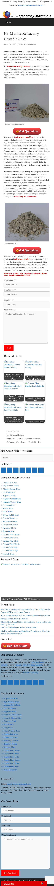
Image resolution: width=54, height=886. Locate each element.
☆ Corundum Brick (8, 505)
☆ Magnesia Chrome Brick (11, 502)
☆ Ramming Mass (7, 531)
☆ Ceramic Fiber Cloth (9, 541)
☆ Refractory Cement (9, 521)
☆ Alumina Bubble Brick (10, 489)
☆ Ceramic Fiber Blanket (10, 534)
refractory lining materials (32, 665)
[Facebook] (3, 470)
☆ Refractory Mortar (8, 528)
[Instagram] (22, 470)
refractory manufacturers (25, 196)
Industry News (13, 431)
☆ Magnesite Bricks (8, 495)
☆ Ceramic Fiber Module (10, 544)
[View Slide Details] (27, 582)
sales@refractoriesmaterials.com (31, 5)
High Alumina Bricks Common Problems (23, 438)
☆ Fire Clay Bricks (8, 492)
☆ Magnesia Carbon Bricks (11, 498)
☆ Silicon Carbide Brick (10, 515)
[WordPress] (41, 470)
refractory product (22, 259)
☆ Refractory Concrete (9, 524)
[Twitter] (15, 470)
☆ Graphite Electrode (9, 482)
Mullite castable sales (15, 435)
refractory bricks (37, 662)
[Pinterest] (28, 470)
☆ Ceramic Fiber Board (9, 537)
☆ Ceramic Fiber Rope (9, 550)
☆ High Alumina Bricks (10, 485)
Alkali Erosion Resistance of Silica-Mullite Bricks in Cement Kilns (25, 615)
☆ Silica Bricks (6, 511)
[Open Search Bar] (51, 21)
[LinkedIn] (9, 470)
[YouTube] (34, 470)
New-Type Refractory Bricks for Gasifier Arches (18, 627)
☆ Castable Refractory (9, 518)
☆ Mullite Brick (7, 508)
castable (4, 665)
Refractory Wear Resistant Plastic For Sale (24, 442)
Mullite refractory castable (18, 66)
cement (18, 665)
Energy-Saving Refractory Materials (14, 618)
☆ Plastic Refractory (8, 554)
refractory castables (24, 137)
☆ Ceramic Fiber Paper (9, 547)
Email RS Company (30, 672)
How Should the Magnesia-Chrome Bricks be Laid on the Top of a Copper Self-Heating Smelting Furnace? (25, 610)
